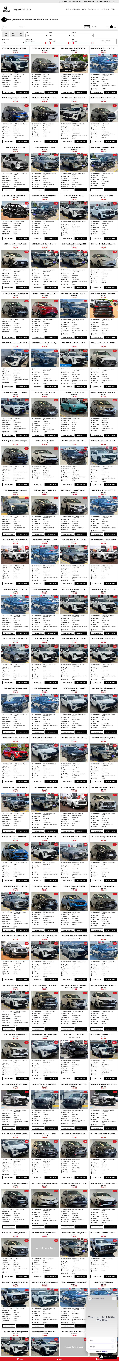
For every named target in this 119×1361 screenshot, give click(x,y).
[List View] (115, 26)
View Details (8, 92)
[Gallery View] (111, 26)
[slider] (46, 43)
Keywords (22, 27)
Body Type (5, 39)
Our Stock (104, 9)
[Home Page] (6, 9)
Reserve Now (22, 92)
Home (84, 9)
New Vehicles (92, 9)
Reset (87, 27)
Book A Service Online (73, 9)
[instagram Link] (116, 2)
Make (26, 32)
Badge (74, 32)
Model (50, 32)
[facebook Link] (114, 2)
